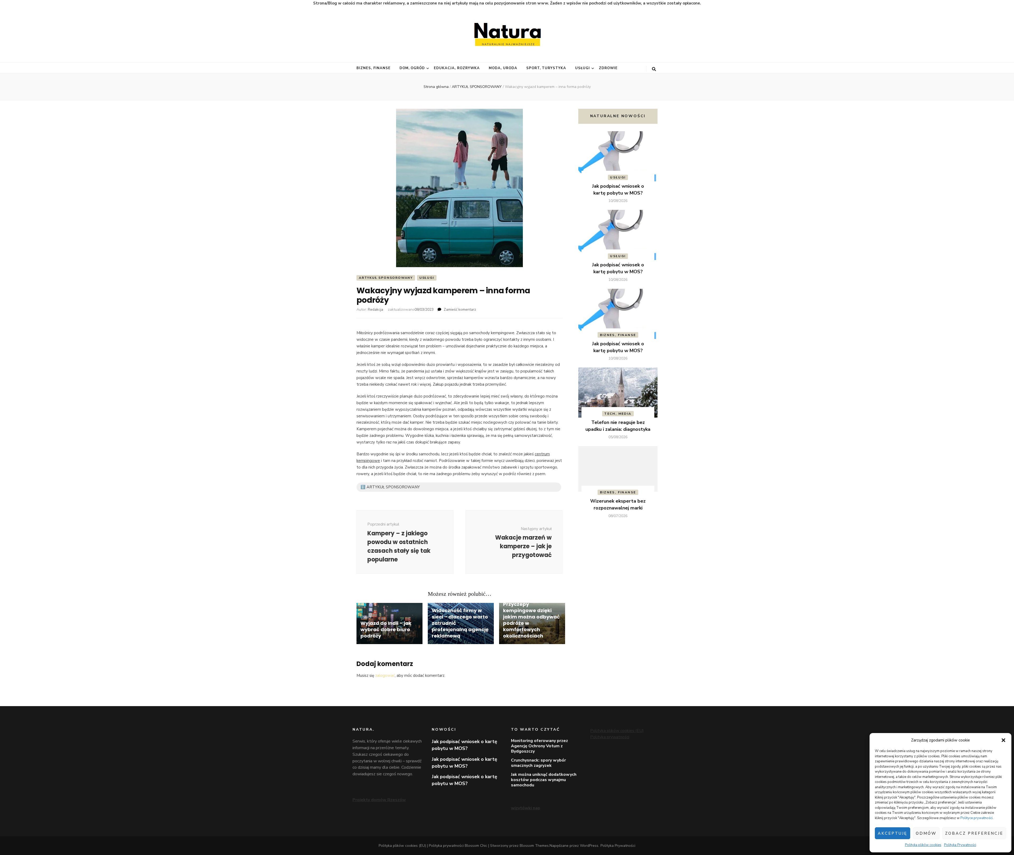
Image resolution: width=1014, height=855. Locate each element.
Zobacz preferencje (974, 833)
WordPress (589, 845)
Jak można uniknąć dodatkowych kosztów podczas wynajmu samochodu (543, 780)
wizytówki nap (525, 808)
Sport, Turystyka (546, 68)
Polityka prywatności (609, 737)
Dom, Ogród (412, 68)
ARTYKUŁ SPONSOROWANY (386, 278)
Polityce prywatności (976, 818)
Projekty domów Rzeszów (379, 800)
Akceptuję (892, 833)
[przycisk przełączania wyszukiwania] (654, 69)
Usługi (582, 68)
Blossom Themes (534, 845)
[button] (1003, 740)
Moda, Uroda (503, 68)
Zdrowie (608, 68)
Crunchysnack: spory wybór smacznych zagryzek (538, 762)
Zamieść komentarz (460, 309)
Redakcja (375, 309)
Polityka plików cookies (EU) (617, 731)
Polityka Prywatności (960, 845)
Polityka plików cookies (923, 845)
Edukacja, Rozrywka (457, 68)
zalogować (385, 675)
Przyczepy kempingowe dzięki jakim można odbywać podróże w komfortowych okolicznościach (531, 620)
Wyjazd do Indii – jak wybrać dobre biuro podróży (385, 629)
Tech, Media (617, 414)
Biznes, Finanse (373, 68)
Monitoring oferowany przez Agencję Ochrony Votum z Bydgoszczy (539, 746)
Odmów (926, 833)
